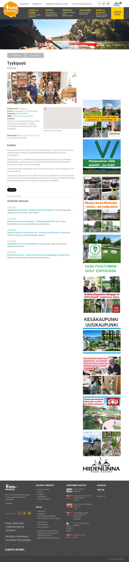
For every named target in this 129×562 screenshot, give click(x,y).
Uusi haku (34, 55)
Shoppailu (41, 494)
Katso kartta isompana (53, 131)
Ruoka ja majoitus (43, 499)
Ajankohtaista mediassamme (48, 531)
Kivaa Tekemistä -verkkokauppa (48, 518)
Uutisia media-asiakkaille (46, 516)
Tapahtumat (41, 496)
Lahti (80, 536)
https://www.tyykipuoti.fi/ (23, 116)
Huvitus (40, 492)
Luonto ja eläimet (43, 489)
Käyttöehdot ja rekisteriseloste (48, 538)
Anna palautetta (43, 527)
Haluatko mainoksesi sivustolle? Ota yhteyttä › (18, 540)
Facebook (101, 485)
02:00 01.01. (101, 496)
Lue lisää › (9, 503)
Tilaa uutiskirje (42, 525)
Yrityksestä (24, 4)
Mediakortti (37, 4)
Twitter (100, 490)
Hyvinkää (81, 516)
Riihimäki (80, 490)
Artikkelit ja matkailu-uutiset (57, 4)
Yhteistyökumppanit (44, 535)
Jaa (8, 187)
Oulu (83, 506)
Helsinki (81, 524)
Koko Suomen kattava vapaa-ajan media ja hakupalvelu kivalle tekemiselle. (17, 497)
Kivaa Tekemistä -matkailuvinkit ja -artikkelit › (14, 527)
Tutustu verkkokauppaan (82, 4)
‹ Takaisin (16, 55)
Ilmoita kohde (42, 522)
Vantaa (82, 498)
